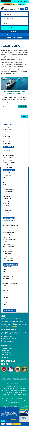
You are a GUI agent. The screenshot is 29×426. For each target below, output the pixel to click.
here (4, 416)
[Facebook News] (2, 364)
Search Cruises (14, 27)
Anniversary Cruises (8, 127)
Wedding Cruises (7, 143)
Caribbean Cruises (7, 251)
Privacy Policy (24, 409)
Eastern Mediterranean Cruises (10, 225)
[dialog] (6, 1)
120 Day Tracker (6, 350)
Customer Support (7, 341)
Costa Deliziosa (6, 212)
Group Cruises (6, 136)
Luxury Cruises (6, 141)
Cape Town (5, 297)
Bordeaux (5, 302)
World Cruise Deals (7, 167)
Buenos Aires (6, 295)
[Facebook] (2, 361)
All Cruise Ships (8, 218)
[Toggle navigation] (26, 8)
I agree (3, 420)
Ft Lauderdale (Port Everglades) (11, 283)
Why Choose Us (10, 398)
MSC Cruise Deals (7, 153)
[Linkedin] (14, 361)
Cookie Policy (16, 400)
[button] (14, 14)
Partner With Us (19, 398)
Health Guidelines (20, 388)
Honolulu (5, 292)
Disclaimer (24, 116)
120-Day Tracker (17, 424)
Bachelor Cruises (7, 129)
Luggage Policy (10, 392)
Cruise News (15, 34)
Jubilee (4, 184)
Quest (4, 177)
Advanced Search (14, 31)
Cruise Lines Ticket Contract (9, 394)
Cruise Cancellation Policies (20, 390)
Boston (4, 288)
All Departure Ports (9, 310)
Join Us (25, 398)
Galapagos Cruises (7, 256)
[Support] (4, 424)
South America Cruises (8, 246)
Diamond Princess (7, 196)
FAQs (4, 400)
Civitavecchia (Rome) (8, 276)
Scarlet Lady (6, 201)
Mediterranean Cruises (8, 249)
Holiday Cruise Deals (8, 157)
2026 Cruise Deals (7, 160)
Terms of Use (9, 400)
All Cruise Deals (8, 170)
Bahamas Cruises (7, 227)
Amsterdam (6, 299)
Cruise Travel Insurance (7, 390)
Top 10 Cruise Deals (7, 354)
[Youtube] (4, 361)
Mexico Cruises (6, 244)
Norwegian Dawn (7, 198)
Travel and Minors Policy (10, 388)
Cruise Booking (5, 34)
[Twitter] (9, 361)
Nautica (5, 179)
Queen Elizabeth (7, 175)
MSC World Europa (7, 191)
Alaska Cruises (6, 237)
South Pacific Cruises (8, 260)
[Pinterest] (11, 361)
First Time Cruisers (21, 394)
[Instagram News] (7, 364)
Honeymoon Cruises (8, 138)
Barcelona (5, 281)
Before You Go (10, 386)
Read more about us (11, 326)
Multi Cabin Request (7, 348)
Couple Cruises (6, 131)
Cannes (4, 304)
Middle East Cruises (8, 258)
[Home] (2, 424)
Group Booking (21, 4)
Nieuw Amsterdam (7, 208)
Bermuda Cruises (7, 253)
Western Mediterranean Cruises (11, 223)
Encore (4, 182)
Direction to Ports (18, 392)
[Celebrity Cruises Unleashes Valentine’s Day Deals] (14, 83)
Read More (21, 106)
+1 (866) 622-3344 (7, 336)
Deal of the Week (8, 4)
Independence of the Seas (9, 194)
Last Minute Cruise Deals (9, 162)
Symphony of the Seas (8, 189)
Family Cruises (6, 134)
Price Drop (9, 424)
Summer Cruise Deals (8, 164)
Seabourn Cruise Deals (8, 155)
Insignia (5, 186)
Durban (4, 306)
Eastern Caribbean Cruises (9, 239)
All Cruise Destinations (9, 264)
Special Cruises (8, 146)
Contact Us (23, 400)
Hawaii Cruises (6, 241)
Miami (4, 285)
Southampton (6, 278)
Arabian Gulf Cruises (8, 234)
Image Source (17, 402)
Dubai (4, 271)
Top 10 (14, 4)
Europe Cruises (6, 230)
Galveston (5, 290)
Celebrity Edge (6, 205)
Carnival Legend (7, 203)
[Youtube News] (4, 364)
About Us (4, 398)
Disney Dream (6, 215)
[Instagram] (7, 361)
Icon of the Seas (7, 210)
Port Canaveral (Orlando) (9, 274)
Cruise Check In (18, 386)
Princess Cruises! (23, 1)
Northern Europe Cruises (9, 232)
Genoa (4, 269)
